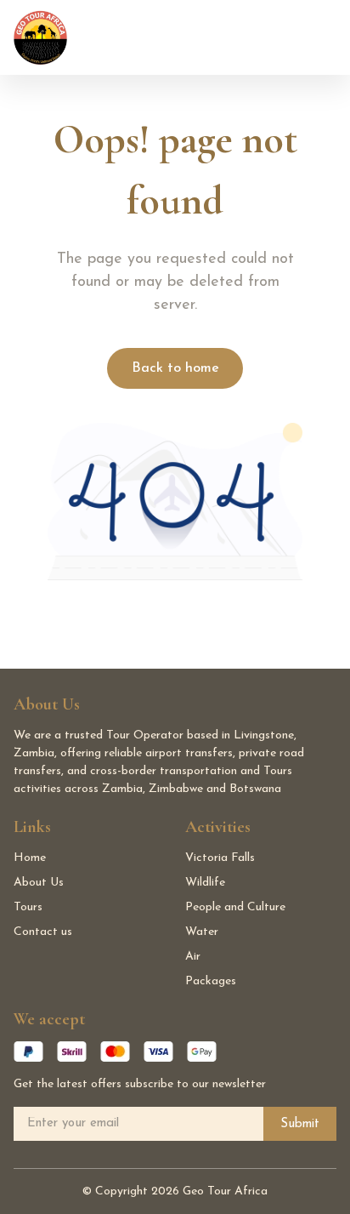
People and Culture (235, 907)
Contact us (43, 932)
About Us (39, 882)
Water (201, 932)
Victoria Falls (220, 858)
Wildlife (205, 882)
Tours (28, 907)
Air (192, 956)
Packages (210, 981)
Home (30, 858)
